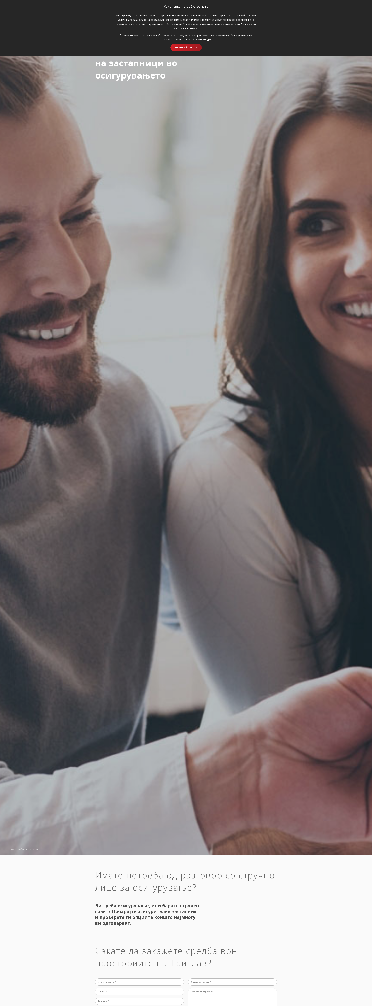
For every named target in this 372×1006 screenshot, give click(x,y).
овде (207, 39)
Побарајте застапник (28, 849)
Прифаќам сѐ (186, 47)
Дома (11, 849)
